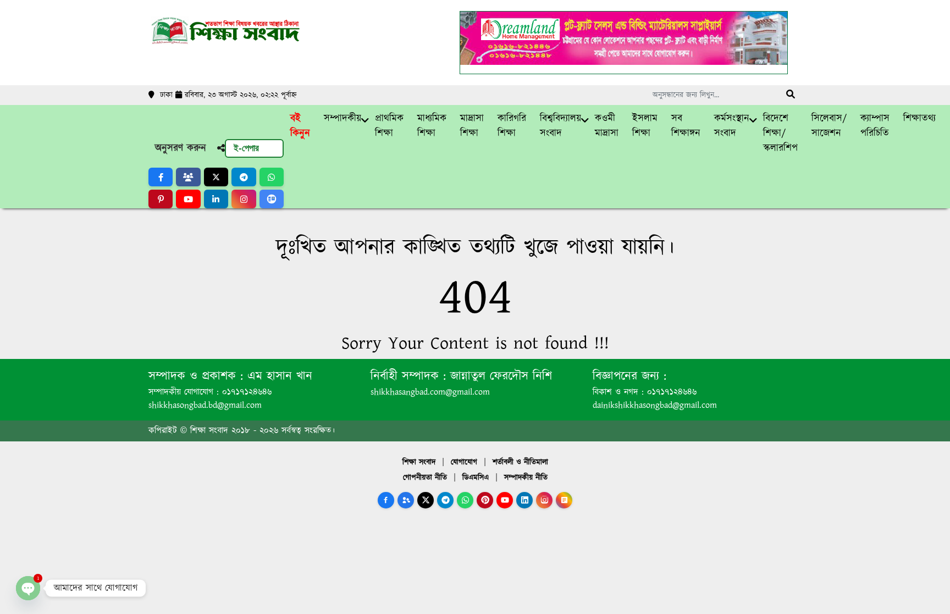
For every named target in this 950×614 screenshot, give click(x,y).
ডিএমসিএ (475, 477)
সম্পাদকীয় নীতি (526, 477)
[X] (425, 500)
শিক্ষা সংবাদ (418, 462)
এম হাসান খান (277, 376)
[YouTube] (504, 500)
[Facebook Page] (386, 500)
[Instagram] (544, 500)
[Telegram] (445, 500)
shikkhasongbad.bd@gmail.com (205, 405)
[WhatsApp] (465, 500)
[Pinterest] (485, 500)
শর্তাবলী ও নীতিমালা (520, 462)
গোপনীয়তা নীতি (425, 477)
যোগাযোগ (464, 462)
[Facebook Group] (405, 500)
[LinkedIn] (524, 500)
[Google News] (564, 500)
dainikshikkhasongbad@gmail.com (655, 405)
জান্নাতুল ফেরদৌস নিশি (499, 376)
